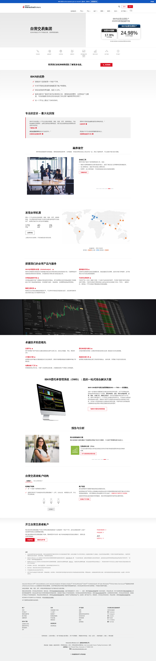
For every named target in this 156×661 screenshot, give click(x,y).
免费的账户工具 (30, 365)
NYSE (46, 645)
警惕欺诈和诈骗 (83, 635)
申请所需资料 (101, 530)
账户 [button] (95, 11)
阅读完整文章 (69, 558)
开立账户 (24, 612)
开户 (130, 6)
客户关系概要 (73, 635)
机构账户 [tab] (29, 480)
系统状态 (53, 619)
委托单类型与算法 (85, 348)
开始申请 (30, 540)
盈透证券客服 (92, 591)
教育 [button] (108, 11)
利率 (42, 565)
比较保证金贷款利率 (35, 134)
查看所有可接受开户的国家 (119, 493)
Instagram (112, 614)
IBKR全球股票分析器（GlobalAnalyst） (38, 269)
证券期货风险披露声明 (58, 595)
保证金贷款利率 (100, 593)
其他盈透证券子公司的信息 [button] (79, 654)
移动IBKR (24, 627)
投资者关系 (82, 616)
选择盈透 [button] (73, 11)
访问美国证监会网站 (48, 597)
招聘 (80, 612)
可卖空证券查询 (84, 278)
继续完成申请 (41, 540)
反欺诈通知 (52, 635)
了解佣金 (32, 128)
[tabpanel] (78, 498)
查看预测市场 (94, 1)
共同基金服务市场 (31, 278)
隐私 (105, 635)
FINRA (50, 645)
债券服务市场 (83, 269)
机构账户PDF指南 (84, 499)
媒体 (80, 619)
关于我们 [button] (123, 11)
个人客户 (53, 612)
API (23, 629)
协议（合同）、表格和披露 (95, 635)
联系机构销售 (54, 616)
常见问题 (53, 618)
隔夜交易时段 (29, 288)
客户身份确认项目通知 (62, 635)
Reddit (111, 618)
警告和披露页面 (127, 591)
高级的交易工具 (84, 357)
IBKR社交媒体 (111, 610)
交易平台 (28, 348)
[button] (131, 11)
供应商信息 (53, 625)
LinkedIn (111, 616)
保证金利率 (37, 559)
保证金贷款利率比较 (44, 567)
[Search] (119, 6)
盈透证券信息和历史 (84, 614)
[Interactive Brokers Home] (32, 6)
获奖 (80, 610)
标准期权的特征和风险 (58, 591)
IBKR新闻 (81, 618)
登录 (124, 6)
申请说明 (99, 532)
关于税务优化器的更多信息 (88, 451)
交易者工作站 (25, 623)
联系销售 (107, 64)
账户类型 (24, 616)
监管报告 (81, 621)
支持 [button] (115, 11)
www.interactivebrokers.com (79, 649)
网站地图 (111, 635)
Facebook (111, 612)
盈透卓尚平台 (25, 625)
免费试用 (24, 618)
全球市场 (30, 232)
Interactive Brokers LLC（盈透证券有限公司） (78, 642)
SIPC (55, 645)
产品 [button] (81, 11)
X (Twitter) (112, 619)
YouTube (111, 621)
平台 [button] (88, 11)
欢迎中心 (99, 538)
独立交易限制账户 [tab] (38, 480)
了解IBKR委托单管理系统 (97, 409)
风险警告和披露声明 (125, 595)
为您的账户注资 (54, 610)
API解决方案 (29, 357)
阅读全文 (71, 561)
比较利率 (82, 124)
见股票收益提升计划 (85, 134)
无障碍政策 (44, 635)
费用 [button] (102, 11)
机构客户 (53, 614)
